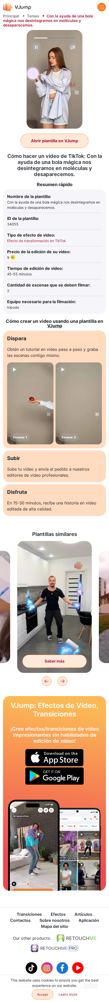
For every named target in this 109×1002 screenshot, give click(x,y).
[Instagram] (47, 967)
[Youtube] (78, 967)
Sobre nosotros (55, 920)
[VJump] (17, 7)
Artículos (83, 914)
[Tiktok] (32, 967)
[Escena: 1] (30, 403)
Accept (42, 994)
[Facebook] (63, 967)
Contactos (20, 920)
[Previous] (46, 681)
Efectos (58, 914)
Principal (11, 16)
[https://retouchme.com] (76, 938)
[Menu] (101, 7)
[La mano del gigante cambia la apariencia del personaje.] (34, 845)
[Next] (62, 681)
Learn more (68, 994)
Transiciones (29, 914)
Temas (33, 16)
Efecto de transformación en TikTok (36, 241)
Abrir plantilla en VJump (54, 140)
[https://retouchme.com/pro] (54, 948)
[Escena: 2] (79, 403)
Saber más (54, 661)
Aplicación (89, 920)
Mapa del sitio (54, 926)
